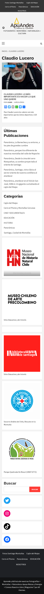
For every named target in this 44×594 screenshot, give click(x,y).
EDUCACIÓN (35, 6)
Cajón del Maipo (32, 2)
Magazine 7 (29, 587)
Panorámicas (23, 6)
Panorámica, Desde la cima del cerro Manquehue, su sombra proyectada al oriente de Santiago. (20, 161)
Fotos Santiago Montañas (14, 2)
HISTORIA (8, 222)
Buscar (10, 483)
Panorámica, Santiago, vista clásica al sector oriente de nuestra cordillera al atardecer (20, 172)
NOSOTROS (22, 10)
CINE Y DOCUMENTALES (14, 213)
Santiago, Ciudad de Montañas (17, 232)
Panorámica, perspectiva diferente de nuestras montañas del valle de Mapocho (22, 152)
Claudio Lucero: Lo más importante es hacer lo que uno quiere (20, 96)
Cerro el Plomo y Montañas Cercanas (19, 208)
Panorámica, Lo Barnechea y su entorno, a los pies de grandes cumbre (22, 144)
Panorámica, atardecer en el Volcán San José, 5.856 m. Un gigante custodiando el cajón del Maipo (21, 183)
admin (10, 102)
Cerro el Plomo (10, 6)
